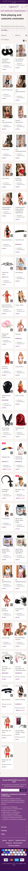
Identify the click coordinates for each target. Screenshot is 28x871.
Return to (11, 840)
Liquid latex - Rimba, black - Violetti (6, 551)
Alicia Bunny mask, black (5, 429)
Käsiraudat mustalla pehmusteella (6, 61)
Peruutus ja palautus (14, 845)
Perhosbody (19, 272)
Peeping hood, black (6, 396)
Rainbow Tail (6, 457)
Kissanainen (5, 149)
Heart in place (19, 395)
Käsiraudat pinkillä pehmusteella (6, 335)
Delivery (4, 840)
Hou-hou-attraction (5, 367)
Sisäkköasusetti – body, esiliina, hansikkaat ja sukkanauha (20, 210)
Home (2, 10)
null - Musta (5, 178)
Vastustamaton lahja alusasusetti (7, 306)
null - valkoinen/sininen (20, 91)
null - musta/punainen (7, 121)
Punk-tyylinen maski (19, 609)
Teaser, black (19, 305)
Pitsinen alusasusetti (19, 121)
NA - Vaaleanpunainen (20, 581)
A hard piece (6, 518)
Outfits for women (9, 10)
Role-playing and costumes (19, 10)
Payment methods (20, 840)
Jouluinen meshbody (18, 179)
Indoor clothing (20, 699)
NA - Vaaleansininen (6, 581)
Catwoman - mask (5, 273)
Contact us (9, 843)
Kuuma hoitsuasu (5, 609)
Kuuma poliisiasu (7, 240)
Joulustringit (5, 638)
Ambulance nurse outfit (19, 458)
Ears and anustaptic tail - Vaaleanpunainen (20, 668)
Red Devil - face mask (20, 490)
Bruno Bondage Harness (20, 638)
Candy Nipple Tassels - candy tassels (20, 732)
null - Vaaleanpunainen (20, 150)
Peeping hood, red (19, 429)
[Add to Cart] (11, 55)
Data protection (17, 843)
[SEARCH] (4, 7)
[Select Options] (25, 55)
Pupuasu (18, 334)
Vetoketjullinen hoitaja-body (6, 208)
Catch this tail (19, 240)
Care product (19, 367)
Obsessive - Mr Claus (6, 731)
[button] (18, 244)
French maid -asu (7, 90)
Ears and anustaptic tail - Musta (6, 668)
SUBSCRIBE (23, 790)
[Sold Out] (11, 662)
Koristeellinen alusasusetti (19, 60)
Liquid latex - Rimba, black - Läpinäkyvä (19, 551)
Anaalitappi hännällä (5, 490)
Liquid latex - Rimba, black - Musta (19, 520)
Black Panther (6, 699)
